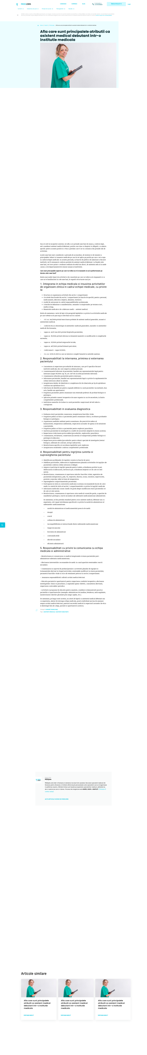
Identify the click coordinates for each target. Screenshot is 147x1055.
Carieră (20, 9)
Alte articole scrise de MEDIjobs (56, 799)
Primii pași (51, 25)
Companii (74, 4)
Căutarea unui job (32, 9)
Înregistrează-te (116, 4)
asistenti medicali (49, 612)
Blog (83, 4)
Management (59, 9)
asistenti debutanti (62, 612)
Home (41, 25)
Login (129, 4)
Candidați (63, 4)
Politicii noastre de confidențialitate (104, 15)
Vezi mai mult (29, 1015)
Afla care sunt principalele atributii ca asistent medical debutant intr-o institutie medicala (37, 1004)
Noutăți (71, 9)
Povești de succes (46, 9)
